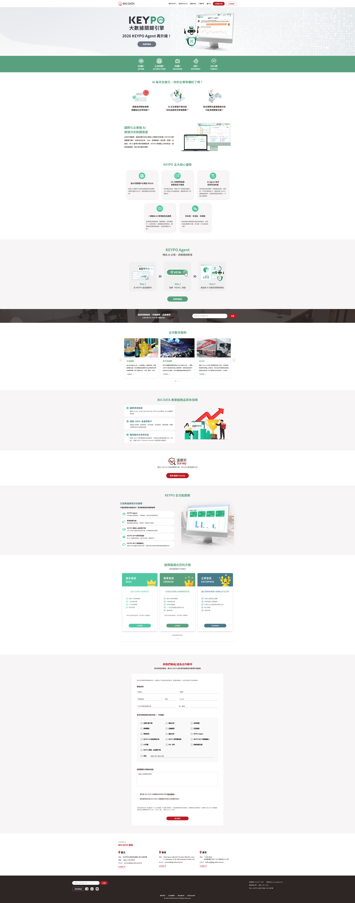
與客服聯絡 (215, 625)
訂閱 (232, 316)
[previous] (121, 360)
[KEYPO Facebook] (86, 888)
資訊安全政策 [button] (191, 895)
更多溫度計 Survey (177, 475)
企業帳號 (231, 4)
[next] (234, 360)
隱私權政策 (171, 794)
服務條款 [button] (162, 895)
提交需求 (177, 818)
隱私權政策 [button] (181, 895)
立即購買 (140, 625)
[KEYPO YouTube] (97, 888)
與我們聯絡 (147, 44)
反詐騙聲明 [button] (171, 895)
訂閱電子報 (218, 4)
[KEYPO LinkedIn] (92, 888)
